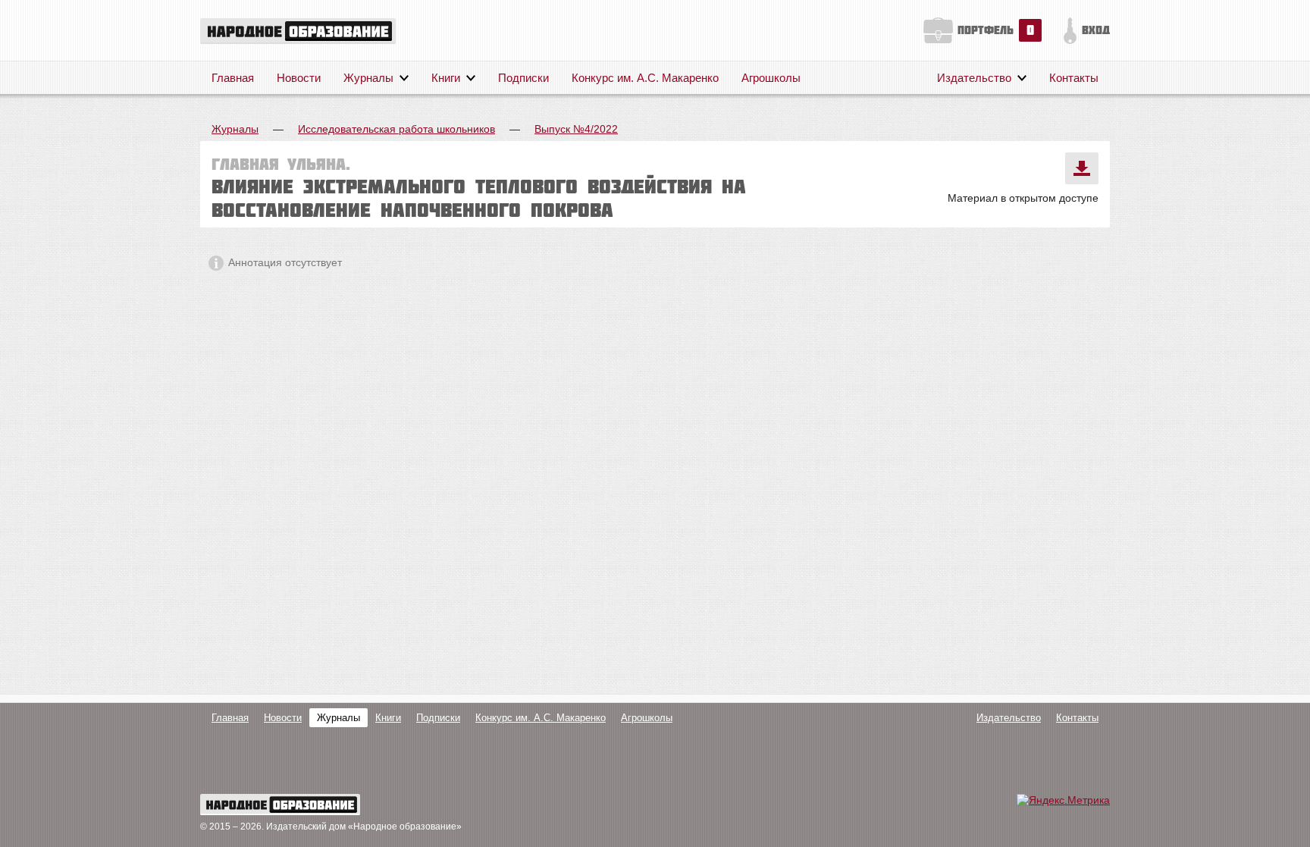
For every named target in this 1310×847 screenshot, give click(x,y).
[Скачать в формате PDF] (1081, 168)
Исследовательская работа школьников (396, 129)
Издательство (974, 77)
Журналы (368, 77)
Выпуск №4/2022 (576, 129)
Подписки (523, 77)
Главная (233, 77)
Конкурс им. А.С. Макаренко (645, 77)
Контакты (1073, 77)
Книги (445, 77)
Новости (299, 77)
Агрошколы (771, 77)
